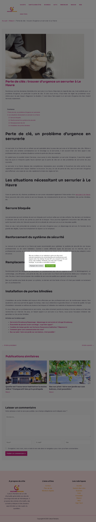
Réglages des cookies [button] (36, 265)
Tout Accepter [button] (50, 265)
